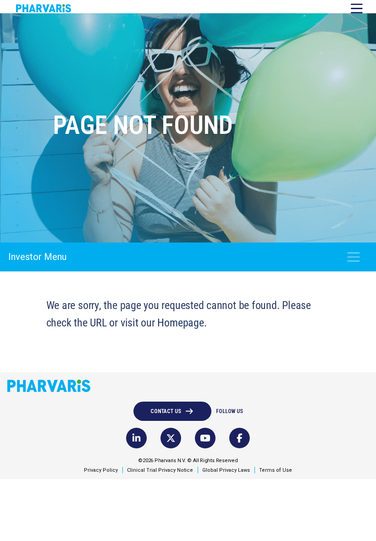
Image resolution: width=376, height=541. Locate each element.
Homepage (180, 322)
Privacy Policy (101, 470)
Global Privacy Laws (226, 470)
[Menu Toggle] (353, 6)
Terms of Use (275, 470)
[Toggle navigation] (353, 257)
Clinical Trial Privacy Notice (160, 470)
